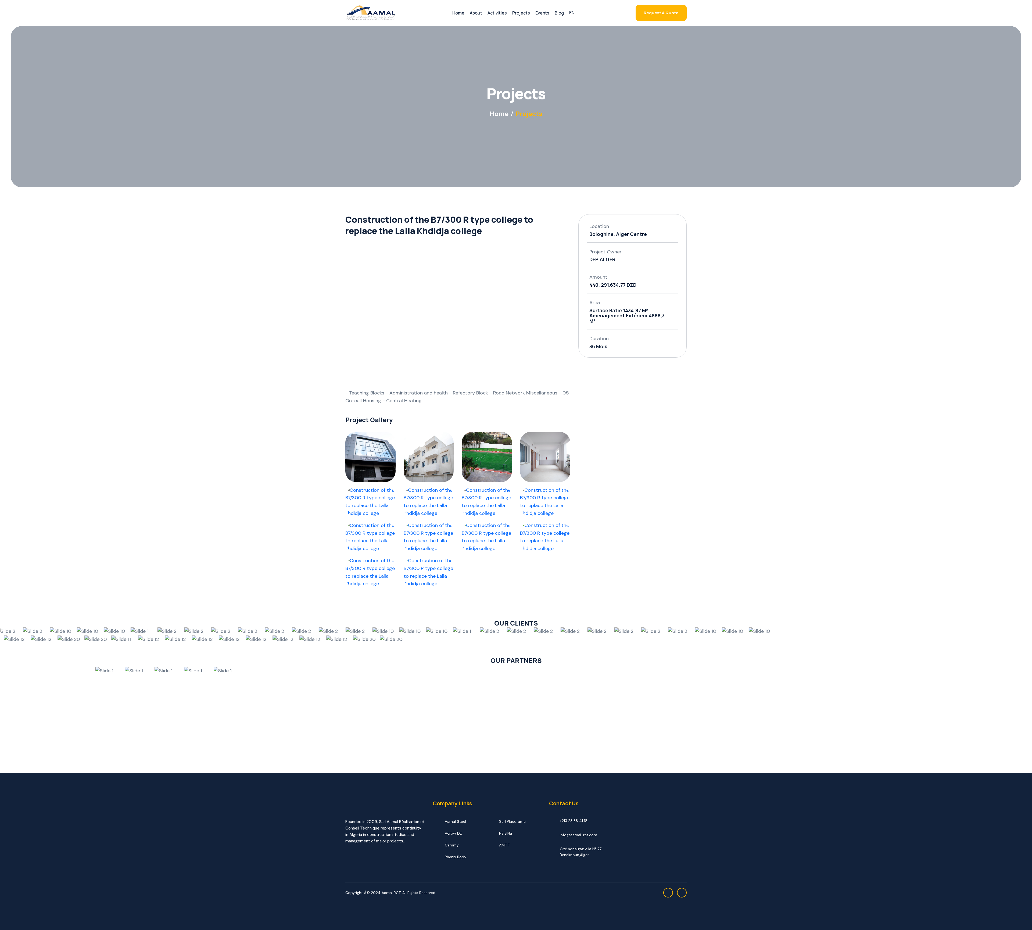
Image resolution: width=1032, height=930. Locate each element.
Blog (559, 13)
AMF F (504, 845)
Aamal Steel (455, 821)
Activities (497, 13)
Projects (521, 13)
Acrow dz (453, 833)
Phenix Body (455, 856)
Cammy (452, 845)
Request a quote (661, 13)
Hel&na (505, 833)
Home (458, 13)
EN (572, 13)
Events (542, 13)
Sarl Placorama (512, 821)
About (476, 13)
